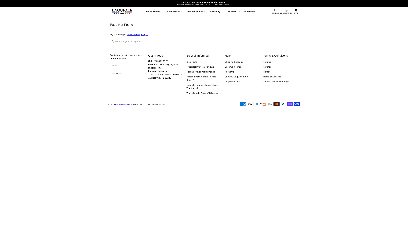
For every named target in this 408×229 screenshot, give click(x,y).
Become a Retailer (234, 67)
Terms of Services (272, 76)
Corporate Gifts (232, 81)
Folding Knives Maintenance (200, 71)
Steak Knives (153, 11)
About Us (229, 71)
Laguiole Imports (122, 104)
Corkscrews (173, 11)
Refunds (267, 67)
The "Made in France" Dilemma (202, 93)
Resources (249, 11)
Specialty (215, 11)
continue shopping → (137, 34)
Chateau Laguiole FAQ (236, 76)
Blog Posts (191, 62)
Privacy (266, 71)
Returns (267, 62)
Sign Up (116, 73)
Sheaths (232, 11)
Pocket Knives (195, 11)
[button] (275, 12)
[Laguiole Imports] (122, 11)
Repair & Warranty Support (276, 81)
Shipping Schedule (234, 62)
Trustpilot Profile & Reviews (200, 67)
